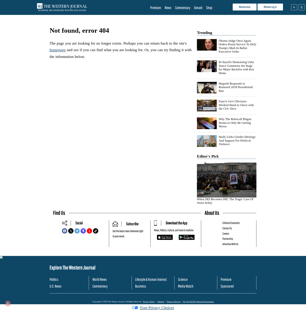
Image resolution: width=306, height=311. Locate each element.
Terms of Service (174, 302)
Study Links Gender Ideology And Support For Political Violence (237, 140)
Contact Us (227, 228)
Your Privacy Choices (157, 307)
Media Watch (185, 286)
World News (99, 279)
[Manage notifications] (8, 303)
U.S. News (55, 286)
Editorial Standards (231, 223)
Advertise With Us (230, 244)
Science (183, 279)
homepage (58, 50)
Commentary (182, 7)
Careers (225, 233)
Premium (155, 7)
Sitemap (161, 302)
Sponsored (227, 286)
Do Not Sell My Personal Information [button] (198, 302)
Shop (209, 7)
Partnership (227, 238)
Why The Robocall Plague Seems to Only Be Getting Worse (235, 122)
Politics (54, 279)
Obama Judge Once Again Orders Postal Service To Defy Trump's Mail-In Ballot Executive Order (237, 46)
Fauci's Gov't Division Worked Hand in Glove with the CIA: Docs (236, 105)
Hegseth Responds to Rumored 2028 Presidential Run (236, 87)
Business (140, 286)
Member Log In (270, 7)
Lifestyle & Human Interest (151, 279)
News (168, 7)
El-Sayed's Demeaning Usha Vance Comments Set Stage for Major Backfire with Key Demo (236, 67)
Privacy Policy (149, 302)
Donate (198, 7)
